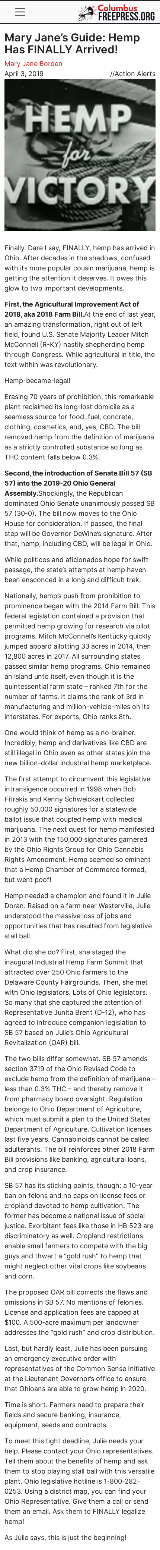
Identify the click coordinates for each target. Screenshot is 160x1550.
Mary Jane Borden (33, 64)
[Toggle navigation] (20, 12)
